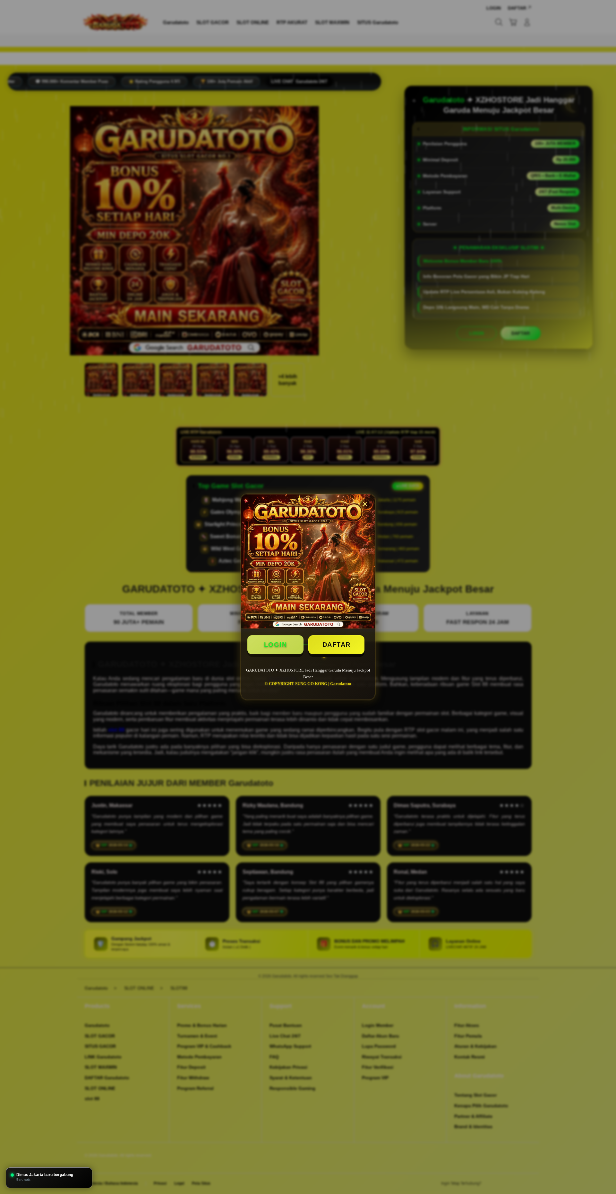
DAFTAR (336, 644)
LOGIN (275, 644)
